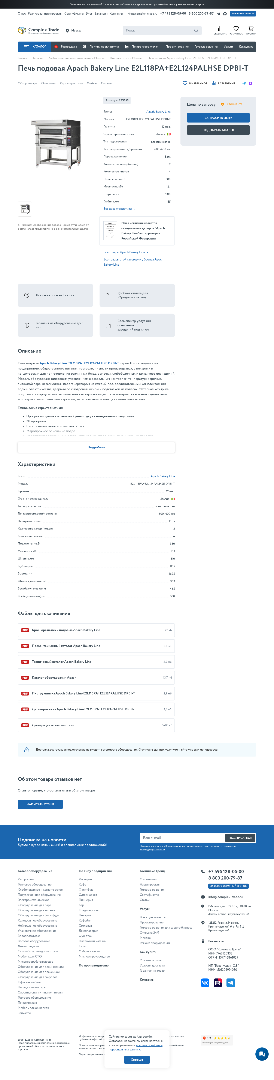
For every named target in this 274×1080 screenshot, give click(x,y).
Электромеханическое (33, 900)
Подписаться (240, 838)
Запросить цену (218, 118)
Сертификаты (149, 895)
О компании (148, 879)
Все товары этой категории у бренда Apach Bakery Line (133, 262)
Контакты (147, 979)
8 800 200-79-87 (201, 13)
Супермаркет (88, 895)
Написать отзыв (40, 804)
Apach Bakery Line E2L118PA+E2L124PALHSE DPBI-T (79, 363)
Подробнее (96, 447)
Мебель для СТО (30, 956)
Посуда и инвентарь (32, 987)
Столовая (85, 925)
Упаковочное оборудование (37, 931)
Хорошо (137, 1059)
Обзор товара (27, 83)
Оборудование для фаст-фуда (39, 915)
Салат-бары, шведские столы (38, 951)
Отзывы (106, 83)
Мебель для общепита (33, 1008)
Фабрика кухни (89, 951)
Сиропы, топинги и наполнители (40, 992)
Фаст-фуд (86, 889)
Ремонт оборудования (155, 943)
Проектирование (177, 47)
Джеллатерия (88, 931)
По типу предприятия (104, 47)
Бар (81, 905)
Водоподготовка (29, 936)
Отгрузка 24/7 (149, 932)
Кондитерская (88, 910)
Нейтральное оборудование (37, 925)
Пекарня (85, 915)
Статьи (144, 900)
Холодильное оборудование (37, 920)
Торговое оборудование (34, 997)
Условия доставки (152, 965)
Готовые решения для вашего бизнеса (166, 927)
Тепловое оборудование (35, 884)
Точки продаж (27, 1003)
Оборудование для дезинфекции (41, 967)
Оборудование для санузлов (37, 977)
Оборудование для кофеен (36, 910)
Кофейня (85, 920)
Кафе (82, 884)
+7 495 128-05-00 (173, 13)
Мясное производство (94, 956)
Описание (48, 83)
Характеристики (71, 83)
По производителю (145, 47)
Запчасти (24, 1013)
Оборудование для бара (34, 905)
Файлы (92, 83)
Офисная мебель (29, 982)
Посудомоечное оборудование (39, 895)
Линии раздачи (28, 946)
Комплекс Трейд (152, 871)
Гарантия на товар (152, 970)
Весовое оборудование (34, 941)
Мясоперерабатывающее (35, 961)
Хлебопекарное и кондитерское (40, 889)
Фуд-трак (85, 936)
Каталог (39, 47)
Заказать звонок (243, 13)
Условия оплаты (151, 960)
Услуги (228, 47)
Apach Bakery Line (158, 112)
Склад (83, 946)
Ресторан (85, 879)
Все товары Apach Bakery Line (124, 252)
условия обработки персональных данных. (135, 1047)
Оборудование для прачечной (39, 972)
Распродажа (69, 47)
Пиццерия (86, 900)
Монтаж (145, 938)
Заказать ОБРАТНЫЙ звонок (228, 886)
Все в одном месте (152, 917)
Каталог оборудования (35, 871)
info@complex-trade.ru (142, 14)
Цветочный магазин (92, 941)
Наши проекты (150, 884)
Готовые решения (206, 47)
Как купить (246, 47)
